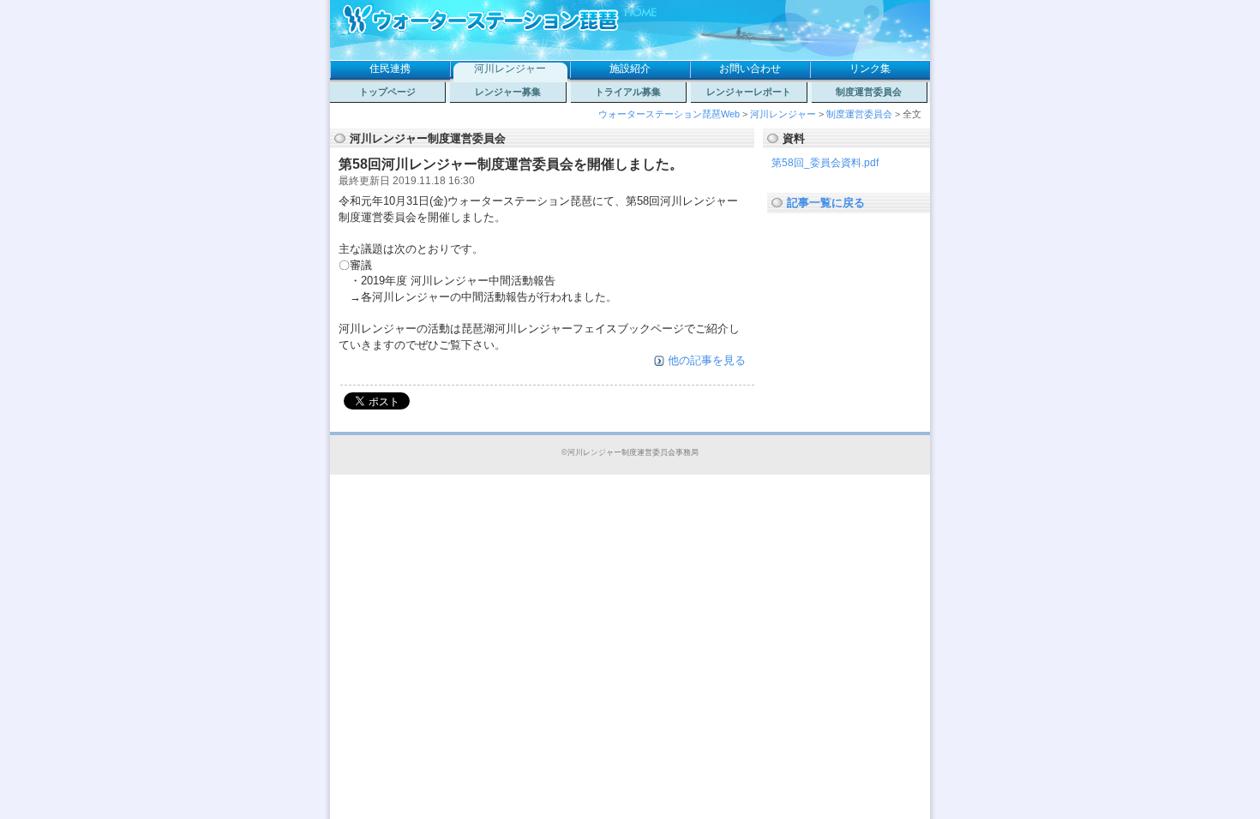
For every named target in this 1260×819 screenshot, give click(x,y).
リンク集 (870, 69)
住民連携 (390, 69)
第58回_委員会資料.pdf (825, 163)
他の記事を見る (707, 360)
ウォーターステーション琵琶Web (669, 114)
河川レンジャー (510, 69)
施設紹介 (630, 69)
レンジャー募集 (508, 92)
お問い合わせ (750, 69)
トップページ (387, 92)
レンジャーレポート (748, 92)
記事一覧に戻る (826, 202)
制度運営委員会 (869, 92)
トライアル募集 (628, 92)
